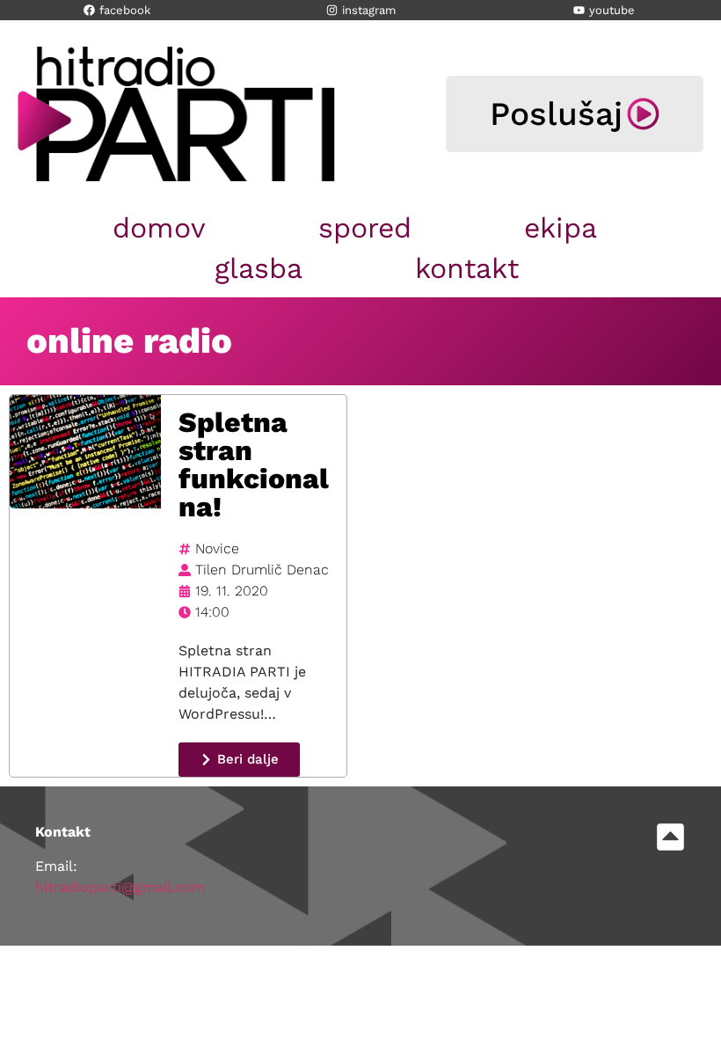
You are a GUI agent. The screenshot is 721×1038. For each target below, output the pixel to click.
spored (364, 228)
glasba (258, 268)
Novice (217, 548)
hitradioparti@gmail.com (120, 887)
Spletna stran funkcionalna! (253, 464)
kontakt (467, 268)
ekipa (560, 228)
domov (159, 228)
